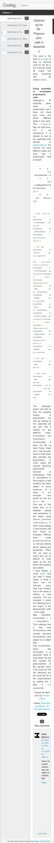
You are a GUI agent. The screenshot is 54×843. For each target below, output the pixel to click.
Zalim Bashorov (45, 737)
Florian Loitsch (44, 697)
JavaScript (40, 705)
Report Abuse (45, 841)
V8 (47, 705)
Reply (44, 782)
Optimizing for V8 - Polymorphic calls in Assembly (39, 35)
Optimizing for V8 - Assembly (19, 25)
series (45, 58)
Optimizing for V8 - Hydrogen (19, 32)
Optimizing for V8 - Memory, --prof (20, 38)
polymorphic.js (40, 144)
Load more (42, 833)
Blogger (36, 841)
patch (42, 573)
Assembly (45, 702)
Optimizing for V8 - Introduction (19, 52)
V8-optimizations (42, 709)
